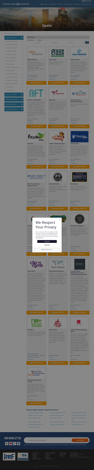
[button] (47, 249)
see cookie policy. (39, 237)
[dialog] (47, 235)
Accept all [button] (47, 241)
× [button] (60, 219)
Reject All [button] (47, 245)
